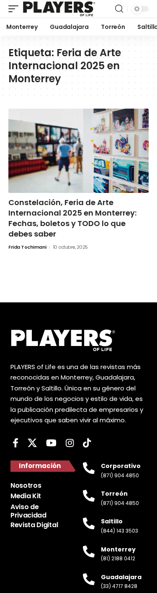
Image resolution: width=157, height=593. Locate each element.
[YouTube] (51, 443)
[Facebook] (15, 443)
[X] (32, 443)
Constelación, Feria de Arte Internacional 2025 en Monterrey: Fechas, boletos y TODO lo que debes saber (72, 218)
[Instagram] (70, 443)
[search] (119, 9)
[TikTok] (87, 443)
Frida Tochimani (27, 247)
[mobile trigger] (15, 9)
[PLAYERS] (59, 9)
